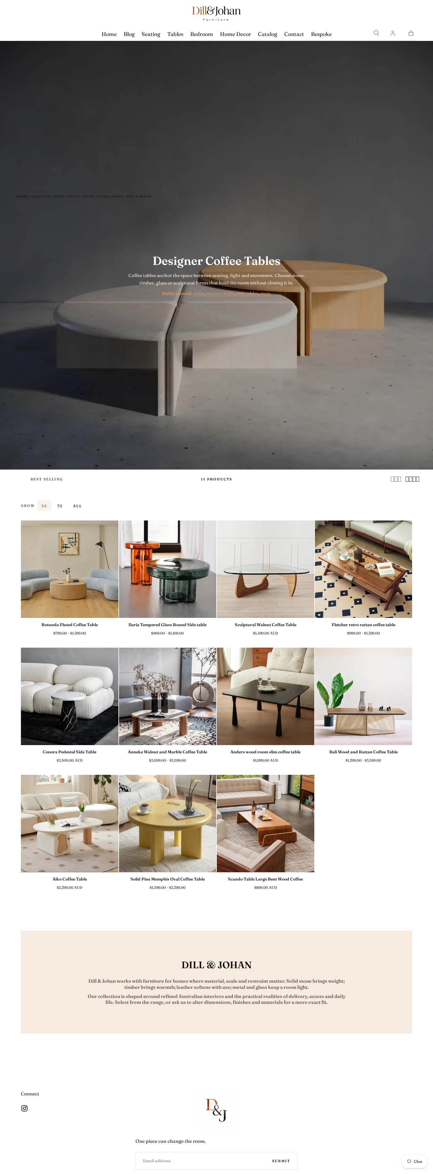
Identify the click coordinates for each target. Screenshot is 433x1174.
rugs (265, 293)
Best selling (47, 479)
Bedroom (201, 34)
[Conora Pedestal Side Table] (69, 696)
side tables (248, 293)
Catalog (267, 34)
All (77, 506)
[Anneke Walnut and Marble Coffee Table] (167, 696)
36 (44, 506)
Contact (294, 34)
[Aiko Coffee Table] (69, 823)
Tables (175, 34)
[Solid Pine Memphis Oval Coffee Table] (167, 823)
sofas (198, 293)
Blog (129, 34)
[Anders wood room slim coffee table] (265, 696)
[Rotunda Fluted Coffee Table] (69, 569)
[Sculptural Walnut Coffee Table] (265, 569)
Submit (281, 1161)
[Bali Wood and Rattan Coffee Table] (363, 696)
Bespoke (321, 34)
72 (59, 506)
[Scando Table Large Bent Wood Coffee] (265, 823)
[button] (376, 33)
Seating (151, 34)
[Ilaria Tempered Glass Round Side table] (167, 569)
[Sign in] (392, 33)
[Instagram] (24, 1108)
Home (109, 34)
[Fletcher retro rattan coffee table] (363, 569)
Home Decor (235, 34)
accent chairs (220, 293)
